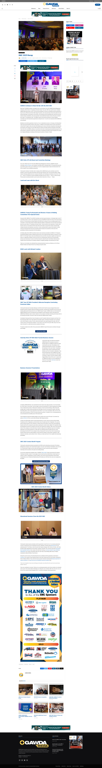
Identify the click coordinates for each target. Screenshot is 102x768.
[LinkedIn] (15, 74)
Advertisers (54, 8)
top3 (33, 664)
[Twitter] (15, 71)
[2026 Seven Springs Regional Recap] (26, 690)
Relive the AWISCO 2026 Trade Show (59, 739)
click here (25, 418)
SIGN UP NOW (74, 54)
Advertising (81, 766)
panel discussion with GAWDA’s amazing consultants (39, 560)
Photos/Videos (61, 8)
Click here (53, 359)
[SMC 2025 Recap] (41, 35)
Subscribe (98, 4)
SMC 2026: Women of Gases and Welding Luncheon (55, 716)
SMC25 (30, 664)
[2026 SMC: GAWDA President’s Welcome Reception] (56, 690)
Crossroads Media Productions (34, 766)
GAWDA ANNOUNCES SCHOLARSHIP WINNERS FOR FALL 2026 (25, 716)
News (39, 8)
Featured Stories (46, 8)
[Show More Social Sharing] (48, 61)
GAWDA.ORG (63, 766)
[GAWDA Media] (51, 4)
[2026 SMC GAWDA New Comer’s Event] (41, 708)
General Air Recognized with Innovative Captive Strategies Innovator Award (57, 750)
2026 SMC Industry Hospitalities (40, 697)
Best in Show (44, 452)
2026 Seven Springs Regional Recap (24, 698)
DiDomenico (21, 664)
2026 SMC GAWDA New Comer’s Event (40, 716)
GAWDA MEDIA (28, 672)
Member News (69, 766)
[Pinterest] (15, 76)
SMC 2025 (26, 664)
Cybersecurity (53, 545)
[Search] (98, 8)
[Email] (15, 78)
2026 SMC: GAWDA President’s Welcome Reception (55, 698)
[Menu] (99, 8)
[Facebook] (15, 69)
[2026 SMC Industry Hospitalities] (41, 690)
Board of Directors (28, 165)
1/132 (67, 81)
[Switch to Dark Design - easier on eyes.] (2, 8)
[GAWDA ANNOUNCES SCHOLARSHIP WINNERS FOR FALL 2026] (26, 708)
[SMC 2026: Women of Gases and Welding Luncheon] (56, 708)
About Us (68, 8)
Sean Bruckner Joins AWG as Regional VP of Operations (57, 744)
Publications (33, 8)
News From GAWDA (75, 766)
